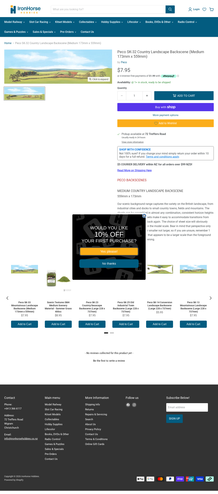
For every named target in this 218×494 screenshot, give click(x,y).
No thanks (109, 263)
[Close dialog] (144, 215)
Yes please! (109, 251)
